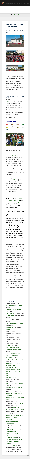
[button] (15, 9)
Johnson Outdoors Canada (13, 369)
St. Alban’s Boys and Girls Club (14, 439)
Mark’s (7, 375)
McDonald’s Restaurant (12, 377)
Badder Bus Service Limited (13, 309)
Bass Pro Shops (10, 313)
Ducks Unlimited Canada (12, 347)
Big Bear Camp (10, 315)
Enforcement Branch (17, 403)
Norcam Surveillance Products (14, 387)
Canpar (8, 329)
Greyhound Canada (11, 365)
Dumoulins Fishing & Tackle (13, 349)
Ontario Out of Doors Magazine (14, 415)
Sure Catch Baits (10, 445)
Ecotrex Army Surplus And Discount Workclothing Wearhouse (13, 355)
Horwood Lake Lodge (11, 367)
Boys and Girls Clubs (13, 155)
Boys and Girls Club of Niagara (14, 323)
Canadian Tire (9, 327)
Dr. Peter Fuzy (9, 345)
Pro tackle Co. (9, 429)
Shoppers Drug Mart (11, 437)
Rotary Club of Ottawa (12, 433)
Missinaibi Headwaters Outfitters (14, 383)
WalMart (8, 449)
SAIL (7, 435)
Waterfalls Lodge (10, 101)
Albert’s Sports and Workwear (14, 305)
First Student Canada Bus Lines (14, 359)
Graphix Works (10, 363)
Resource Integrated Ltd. (12, 431)
